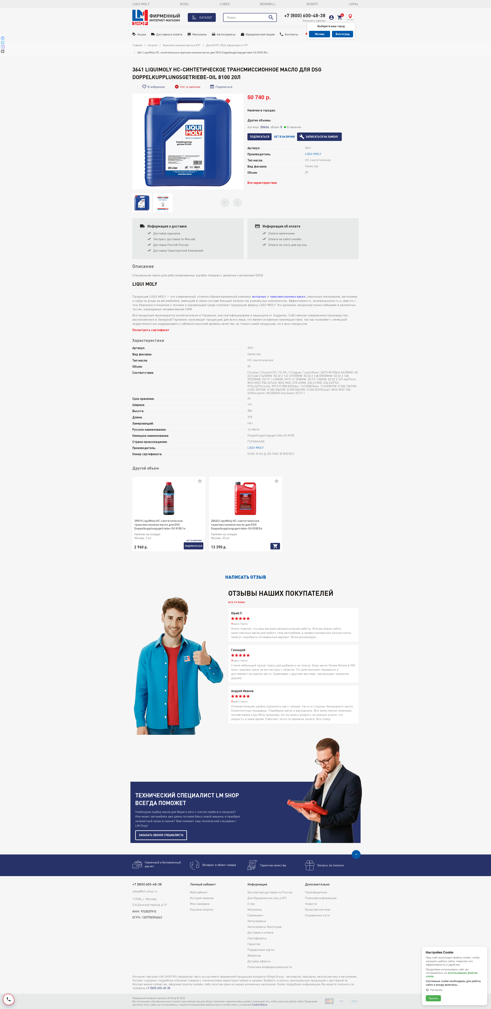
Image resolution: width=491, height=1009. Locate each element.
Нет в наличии (284, 136)
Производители (316, 892)
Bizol (184, 4)
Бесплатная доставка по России (269, 892)
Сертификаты (257, 938)
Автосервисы (226, 34)
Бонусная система (317, 909)
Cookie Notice (259, 1004)
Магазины (199, 34)
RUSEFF (312, 4)
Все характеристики (262, 182)
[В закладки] (201, 482)
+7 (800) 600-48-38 (304, 15)
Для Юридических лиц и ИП (267, 898)
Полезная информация (320, 898)
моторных (259, 296)
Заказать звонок (313, 20)
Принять (433, 998)
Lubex (225, 4)
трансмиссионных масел (287, 296)
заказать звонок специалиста (161, 835)
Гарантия (253, 944)
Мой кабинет (199, 892)
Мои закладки (199, 904)
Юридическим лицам (260, 34)
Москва (319, 34)
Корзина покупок (201, 909)
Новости (311, 904)
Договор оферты (259, 961)
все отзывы (236, 602)
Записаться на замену (322, 136)
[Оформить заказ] (339, 17)
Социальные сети (317, 915)
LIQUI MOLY (140, 4)
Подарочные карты (260, 950)
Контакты (291, 34)
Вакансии (254, 955)
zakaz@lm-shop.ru (144, 891)
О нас (251, 904)
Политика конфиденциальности (269, 967)
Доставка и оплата (169, 34)
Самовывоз (255, 915)
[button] (225, 202)
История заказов (201, 898)
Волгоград (342, 34)
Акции (141, 34)
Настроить (436, 989)
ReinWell (268, 4)
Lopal (354, 4)
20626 (264, 127)
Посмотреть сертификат (150, 330)
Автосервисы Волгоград (264, 927)
